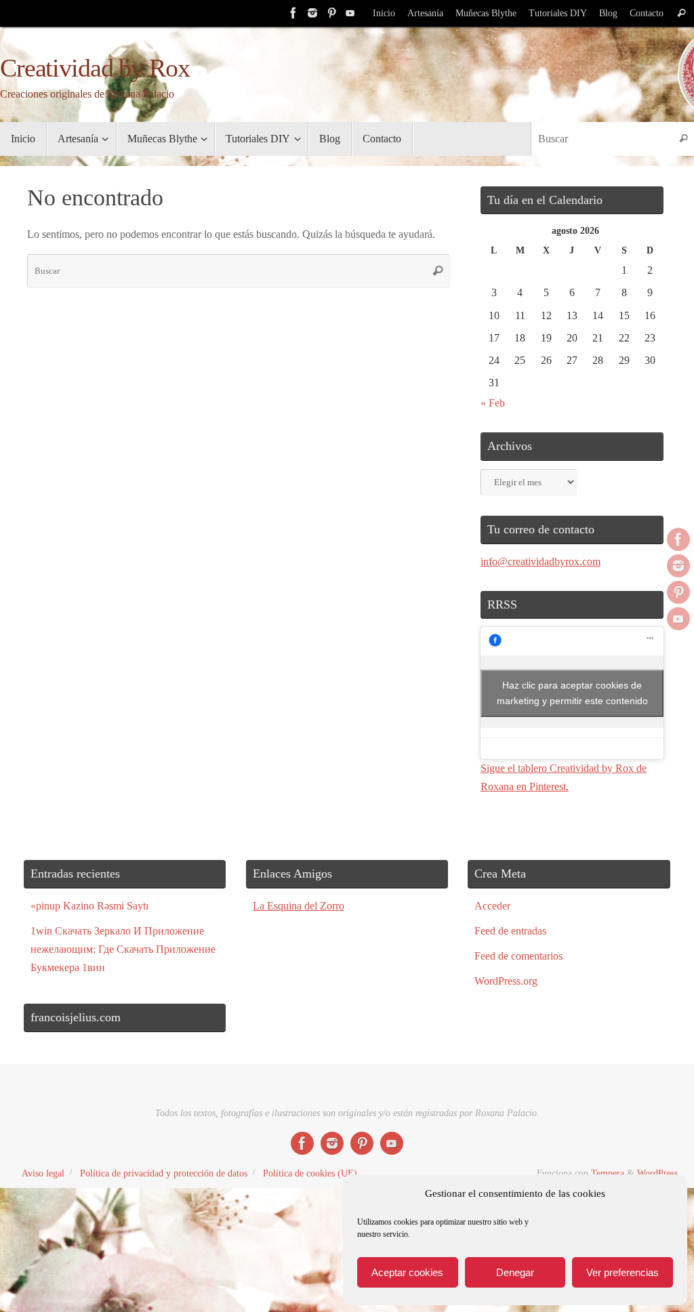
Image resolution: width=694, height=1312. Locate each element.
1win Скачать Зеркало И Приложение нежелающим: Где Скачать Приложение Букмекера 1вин (123, 949)
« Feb (493, 403)
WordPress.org (505, 981)
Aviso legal (43, 1173)
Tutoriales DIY (558, 13)
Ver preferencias (622, 1272)
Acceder (492, 905)
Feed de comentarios (518, 956)
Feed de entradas (510, 931)
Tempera (607, 1173)
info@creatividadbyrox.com (540, 561)
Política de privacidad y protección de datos (163, 1173)
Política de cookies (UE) (310, 1173)
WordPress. (658, 1173)
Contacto (647, 13)
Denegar (515, 1272)
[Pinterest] (331, 12)
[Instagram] (312, 12)
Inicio (384, 13)
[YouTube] (350, 12)
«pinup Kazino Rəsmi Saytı (89, 905)
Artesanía (425, 13)
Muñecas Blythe (485, 13)
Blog (608, 13)
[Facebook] (293, 12)
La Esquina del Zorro (298, 905)
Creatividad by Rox (94, 68)
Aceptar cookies (407, 1272)
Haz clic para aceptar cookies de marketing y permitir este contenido (572, 693)
